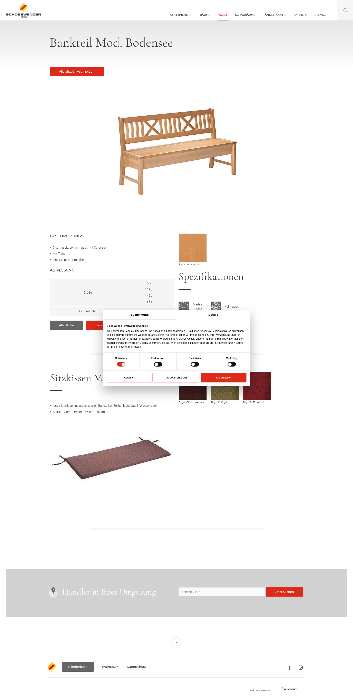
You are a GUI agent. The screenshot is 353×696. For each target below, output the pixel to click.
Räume (205, 14)
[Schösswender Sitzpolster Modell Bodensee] (112, 464)
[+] (257, 386)
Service (320, 14)
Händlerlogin (78, 667)
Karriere (300, 14)
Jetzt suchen (284, 592)
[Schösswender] (23, 10)
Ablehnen (129, 377)
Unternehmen (181, 14)
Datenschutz (136, 667)
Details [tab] (213, 314)
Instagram (300, 667)
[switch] (158, 364)
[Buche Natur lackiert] (193, 247)
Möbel (223, 14)
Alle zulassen (223, 377)
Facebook (289, 667)
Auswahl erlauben (176, 377)
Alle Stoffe (66, 325)
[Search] (345, 10)
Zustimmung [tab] (140, 314)
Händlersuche (274, 14)
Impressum (110, 667)
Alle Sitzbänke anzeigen (77, 71)
